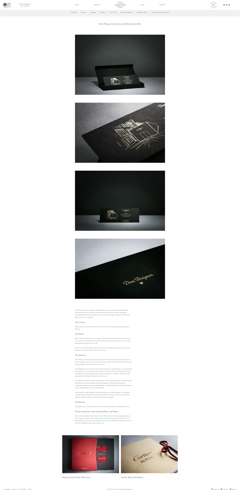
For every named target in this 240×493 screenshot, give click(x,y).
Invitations (74, 12)
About (77, 5)
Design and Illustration (127, 12)
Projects (97, 5)
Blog (142, 5)
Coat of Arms (113, 12)
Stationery (83, 12)
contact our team (105, 420)
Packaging (93, 12)
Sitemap (14, 489)
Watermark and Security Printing (160, 12)
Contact (162, 5)
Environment (7, 489)
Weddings (102, 12)
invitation (105, 418)
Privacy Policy (22, 489)
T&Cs (29, 489)
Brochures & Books (142, 12)
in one (124, 341)
